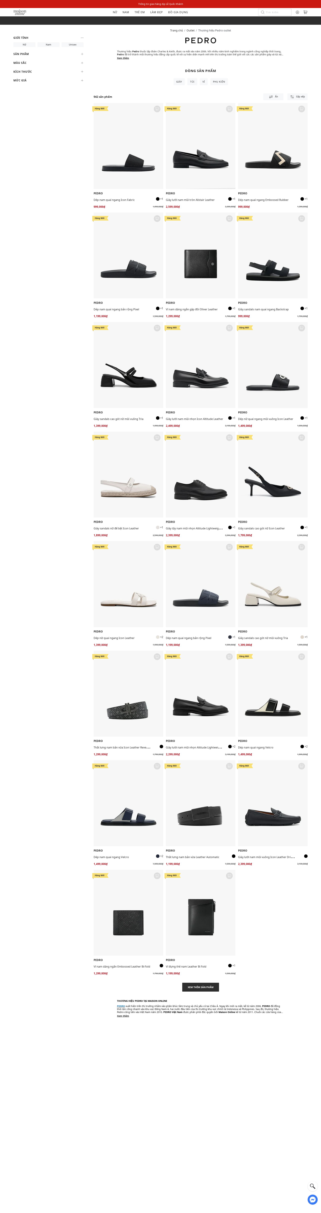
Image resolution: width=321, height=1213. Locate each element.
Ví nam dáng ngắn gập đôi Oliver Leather (192, 309)
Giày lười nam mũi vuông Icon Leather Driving (267, 857)
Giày (179, 81)
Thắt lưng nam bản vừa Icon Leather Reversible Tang (127, 747)
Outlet (191, 30)
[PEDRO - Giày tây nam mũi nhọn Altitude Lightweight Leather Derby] (200, 475)
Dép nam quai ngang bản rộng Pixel (116, 309)
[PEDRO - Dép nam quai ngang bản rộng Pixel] (128, 256)
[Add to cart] (157, 109)
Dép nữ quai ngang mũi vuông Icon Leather (265, 419)
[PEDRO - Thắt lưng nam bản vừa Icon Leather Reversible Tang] (128, 694)
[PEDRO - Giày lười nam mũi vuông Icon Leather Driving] (273, 803)
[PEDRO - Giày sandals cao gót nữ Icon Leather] (273, 475)
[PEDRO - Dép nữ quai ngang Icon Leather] (128, 584)
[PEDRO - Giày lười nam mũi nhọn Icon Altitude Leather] (200, 365)
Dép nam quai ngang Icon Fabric (114, 200)
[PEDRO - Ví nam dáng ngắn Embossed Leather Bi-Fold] (128, 913)
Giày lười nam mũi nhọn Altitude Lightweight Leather (199, 747)
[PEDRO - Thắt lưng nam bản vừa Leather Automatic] (200, 803)
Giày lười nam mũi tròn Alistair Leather (190, 200)
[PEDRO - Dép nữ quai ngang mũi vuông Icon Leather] (273, 365)
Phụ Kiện (219, 81)
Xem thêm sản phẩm (200, 987)
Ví (203, 81)
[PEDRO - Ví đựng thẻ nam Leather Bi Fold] (200, 913)
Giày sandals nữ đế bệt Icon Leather (116, 528)
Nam (126, 12)
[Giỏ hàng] (305, 12)
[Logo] (19, 12)
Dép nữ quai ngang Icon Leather (114, 638)
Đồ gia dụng (178, 12)
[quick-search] (313, 1186)
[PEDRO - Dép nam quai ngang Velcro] (273, 694)
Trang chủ (176, 30)
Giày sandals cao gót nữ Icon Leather (261, 528)
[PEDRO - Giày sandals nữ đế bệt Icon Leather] (128, 475)
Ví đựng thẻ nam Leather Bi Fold (186, 966)
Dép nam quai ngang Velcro (255, 747)
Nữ (115, 12)
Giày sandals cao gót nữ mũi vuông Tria (118, 419)
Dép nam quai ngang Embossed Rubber (263, 200)
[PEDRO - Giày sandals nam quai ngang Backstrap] (273, 256)
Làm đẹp (156, 12)
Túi (192, 81)
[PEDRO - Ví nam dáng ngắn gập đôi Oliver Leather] (200, 256)
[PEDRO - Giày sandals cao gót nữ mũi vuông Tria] (128, 365)
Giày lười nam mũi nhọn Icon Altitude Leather (194, 419)
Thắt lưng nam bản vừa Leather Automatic (192, 857)
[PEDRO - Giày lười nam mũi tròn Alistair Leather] (200, 146)
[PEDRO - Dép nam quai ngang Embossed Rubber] (273, 146)
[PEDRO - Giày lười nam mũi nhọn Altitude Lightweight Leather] (200, 694)
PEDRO (98, 193)
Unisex (72, 44)
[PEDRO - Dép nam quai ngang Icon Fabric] (128, 146)
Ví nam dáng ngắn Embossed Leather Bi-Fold (122, 966)
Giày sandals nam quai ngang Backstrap (263, 309)
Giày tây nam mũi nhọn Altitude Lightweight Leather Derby (203, 528)
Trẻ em (140, 12)
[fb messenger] (313, 1199)
